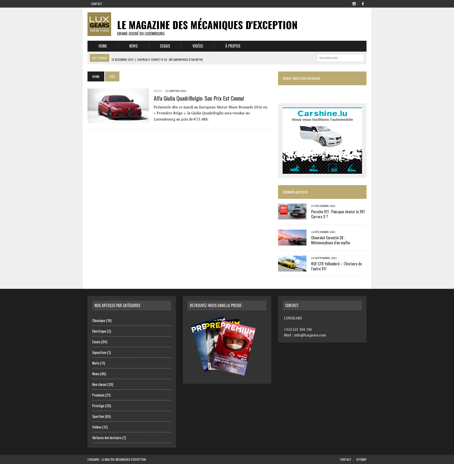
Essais (165, 46)
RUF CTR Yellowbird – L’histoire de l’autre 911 (336, 266)
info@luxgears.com (310, 335)
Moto (95, 363)
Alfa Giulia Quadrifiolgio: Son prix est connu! (199, 98)
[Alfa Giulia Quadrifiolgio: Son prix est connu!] (118, 120)
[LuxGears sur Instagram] (354, 3)
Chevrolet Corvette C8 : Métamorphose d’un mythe (330, 240)
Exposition (99, 352)
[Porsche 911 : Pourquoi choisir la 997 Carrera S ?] (292, 216)
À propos (232, 46)
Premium (98, 394)
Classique (98, 320)
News (133, 46)
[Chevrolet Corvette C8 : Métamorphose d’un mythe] (292, 242)
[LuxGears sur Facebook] (363, 3)
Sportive (98, 416)
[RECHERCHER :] (340, 57)
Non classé (99, 384)
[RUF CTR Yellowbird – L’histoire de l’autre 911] (292, 268)
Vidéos (197, 46)
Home (103, 46)
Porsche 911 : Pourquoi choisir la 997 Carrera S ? (338, 214)
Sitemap (361, 459)
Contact (96, 4)
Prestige (98, 405)
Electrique (99, 331)
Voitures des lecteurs (106, 437)
